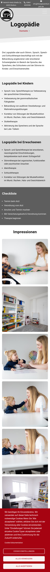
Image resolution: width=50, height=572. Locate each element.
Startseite (23, 31)
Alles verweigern (24, 559)
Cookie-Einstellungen (23, 551)
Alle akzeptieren (24, 566)
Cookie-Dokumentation (14, 543)
